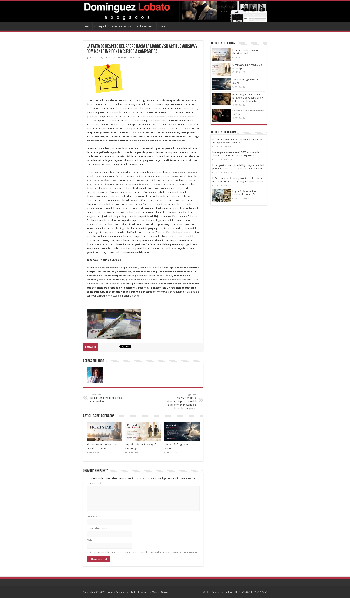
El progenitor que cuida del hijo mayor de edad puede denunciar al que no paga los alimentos (238, 167)
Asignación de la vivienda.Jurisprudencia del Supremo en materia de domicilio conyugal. (180, 401)
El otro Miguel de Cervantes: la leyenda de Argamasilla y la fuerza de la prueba (247, 98)
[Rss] (204, 592)
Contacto (163, 26)
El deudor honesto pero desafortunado (102, 446)
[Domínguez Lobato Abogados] (175, 11)
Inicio (87, 26)
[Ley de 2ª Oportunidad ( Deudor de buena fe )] (221, 195)
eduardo (94, 57)
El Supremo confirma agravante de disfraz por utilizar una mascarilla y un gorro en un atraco (238, 179)
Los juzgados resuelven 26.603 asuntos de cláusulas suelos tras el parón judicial (235, 154)
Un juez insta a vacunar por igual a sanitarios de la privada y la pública (237, 141)
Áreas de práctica (121, 26)
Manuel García (160, 592)
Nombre (92, 516)
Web (89, 540)
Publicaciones (145, 26)
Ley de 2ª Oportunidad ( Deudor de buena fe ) (245, 192)
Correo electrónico (98, 528)
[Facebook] (207, 592)
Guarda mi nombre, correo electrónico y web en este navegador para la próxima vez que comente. (144, 552)
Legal (123, 57)
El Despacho (101, 26)
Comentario (94, 483)
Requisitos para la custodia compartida (106, 398)
